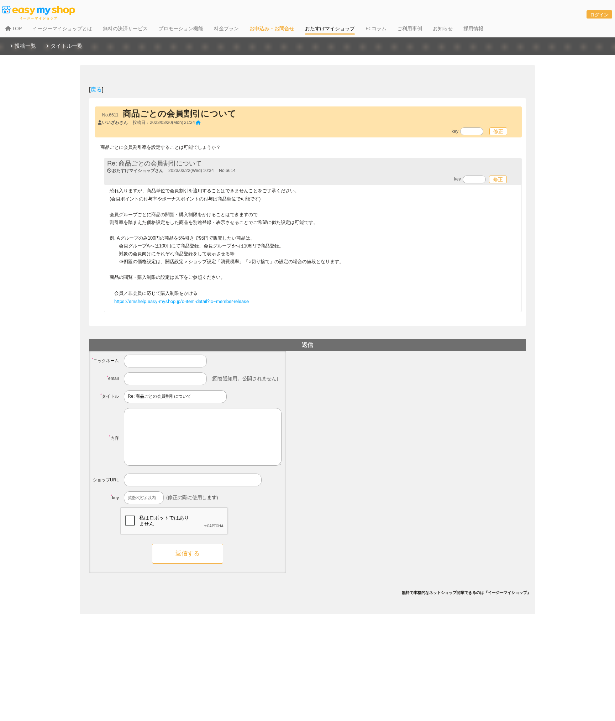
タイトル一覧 (67, 45)
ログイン (599, 14)
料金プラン (226, 28)
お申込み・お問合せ (271, 28)
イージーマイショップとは (62, 28)
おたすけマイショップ (330, 28)
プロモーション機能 (180, 28)
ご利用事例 (409, 28)
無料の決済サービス (125, 28)
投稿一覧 (25, 45)
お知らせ (443, 28)
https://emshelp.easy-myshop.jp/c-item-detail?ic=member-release (181, 301)
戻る (96, 89)
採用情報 (473, 28)
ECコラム (376, 28)
